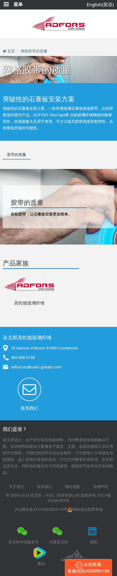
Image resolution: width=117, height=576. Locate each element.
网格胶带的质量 (34, 51)
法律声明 (100, 486)
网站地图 (72, 486)
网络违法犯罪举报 (87, 509)
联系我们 (29, 408)
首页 (11, 51)
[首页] (58, 24)
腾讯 (41, 563)
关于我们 (16, 486)
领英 (93, 541)
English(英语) (100, 4)
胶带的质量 (16, 154)
